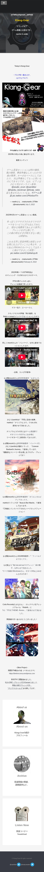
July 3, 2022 (30, 204)
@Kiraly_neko (33, 190)
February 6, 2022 (30, 262)
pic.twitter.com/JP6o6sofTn (25, 195)
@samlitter (31, 187)
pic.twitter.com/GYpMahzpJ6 (23, 253)
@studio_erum (18, 187)
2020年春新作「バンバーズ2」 (29, 443)
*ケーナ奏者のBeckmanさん (13, 571)
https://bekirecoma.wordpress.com (22, 673)
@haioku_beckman (17, 190)
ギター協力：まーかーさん (22, 307)
